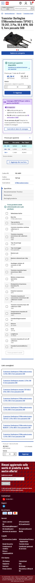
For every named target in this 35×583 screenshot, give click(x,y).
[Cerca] (31, 8)
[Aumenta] (28, 87)
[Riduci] (6, 87)
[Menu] (2, 3)
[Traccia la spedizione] (20, 3)
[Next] (31, 40)
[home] (2, 13)
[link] (19, 68)
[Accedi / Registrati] (26, 3)
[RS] (7, 3)
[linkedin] (4, 506)
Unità (6, 81)
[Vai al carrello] (31, 3)
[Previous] (3, 40)
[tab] (17, 188)
